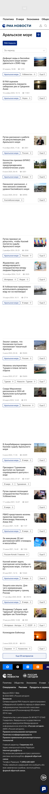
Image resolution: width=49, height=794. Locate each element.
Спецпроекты (9, 687)
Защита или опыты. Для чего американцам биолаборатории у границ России (16, 589)
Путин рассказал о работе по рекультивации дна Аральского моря (16, 139)
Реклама (23, 687)
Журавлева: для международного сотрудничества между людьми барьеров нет (14, 267)
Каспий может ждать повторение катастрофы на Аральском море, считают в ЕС (17, 565)
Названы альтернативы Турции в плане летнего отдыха (15, 368)
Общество (19, 683)
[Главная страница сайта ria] (16, 26)
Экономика (31, 683)
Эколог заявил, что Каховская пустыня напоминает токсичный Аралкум (15, 345)
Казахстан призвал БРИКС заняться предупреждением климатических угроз (16, 164)
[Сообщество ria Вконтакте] (28, 667)
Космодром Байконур (14, 632)
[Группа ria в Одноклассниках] (38, 667)
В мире (42, 683)
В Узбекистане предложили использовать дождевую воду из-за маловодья (17, 289)
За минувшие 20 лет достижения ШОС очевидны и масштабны (17, 541)
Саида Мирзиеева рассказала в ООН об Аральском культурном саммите (14, 392)
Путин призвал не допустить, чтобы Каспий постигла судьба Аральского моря (15, 243)
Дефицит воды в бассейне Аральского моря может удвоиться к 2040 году (16, 60)
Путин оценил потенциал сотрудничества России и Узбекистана (15, 494)
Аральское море (17, 35)
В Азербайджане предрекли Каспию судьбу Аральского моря (17, 446)
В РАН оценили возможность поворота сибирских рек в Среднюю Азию (16, 85)
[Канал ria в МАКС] (8, 667)
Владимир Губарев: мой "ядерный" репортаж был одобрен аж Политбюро (15, 612)
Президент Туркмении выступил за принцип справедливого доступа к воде (15, 471)
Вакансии (7, 699)
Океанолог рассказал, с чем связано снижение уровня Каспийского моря (16, 186)
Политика (7, 683)
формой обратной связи (14, 770)
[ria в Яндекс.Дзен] (18, 667)
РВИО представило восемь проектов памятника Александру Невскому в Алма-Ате (16, 518)
